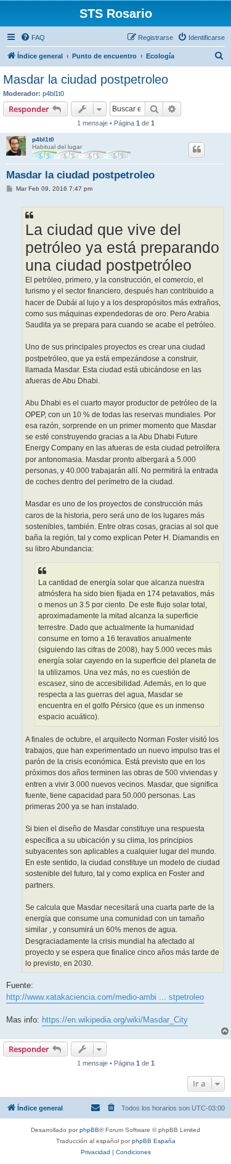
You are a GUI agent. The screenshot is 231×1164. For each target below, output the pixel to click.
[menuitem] (32, 37)
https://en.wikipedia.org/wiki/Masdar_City (115, 1019)
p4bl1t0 (53, 93)
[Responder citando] (196, 149)
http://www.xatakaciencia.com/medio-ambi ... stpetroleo (105, 997)
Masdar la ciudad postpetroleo (85, 79)
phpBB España (154, 1141)
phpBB (89, 1129)
